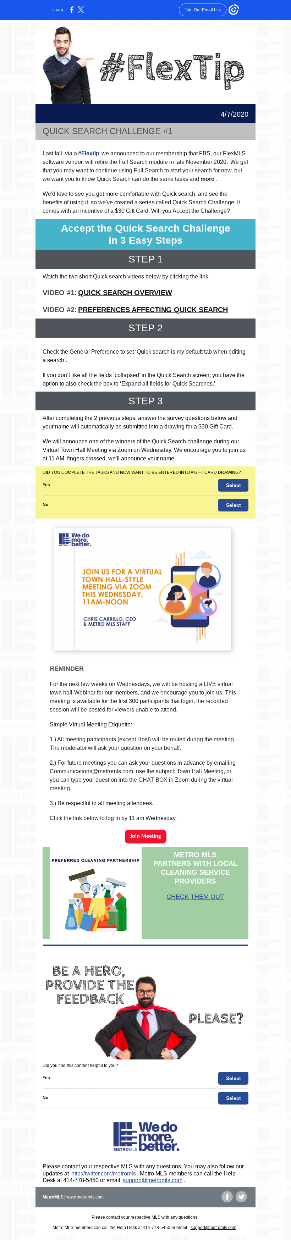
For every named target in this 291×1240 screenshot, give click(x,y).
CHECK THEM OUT (195, 896)
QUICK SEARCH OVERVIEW (125, 293)
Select (233, 485)
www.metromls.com (85, 1197)
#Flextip (88, 153)
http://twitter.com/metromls (103, 1173)
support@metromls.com (152, 1180)
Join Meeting (145, 836)
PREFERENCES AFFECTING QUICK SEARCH (153, 310)
